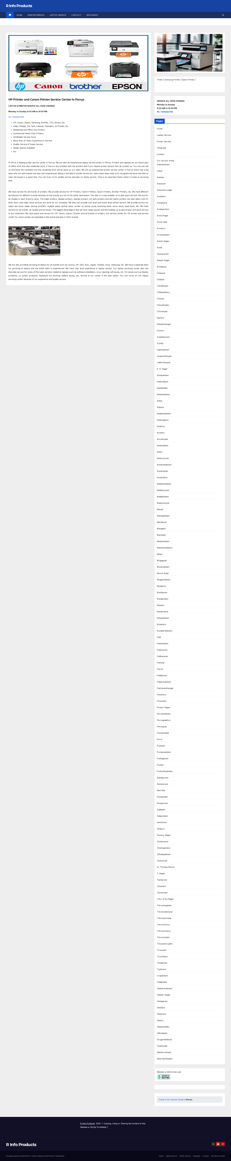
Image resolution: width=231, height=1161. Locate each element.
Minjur (160, 554)
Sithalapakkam (164, 854)
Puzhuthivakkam (165, 771)
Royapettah (162, 797)
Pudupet (161, 746)
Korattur (161, 433)
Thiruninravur (163, 924)
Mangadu (161, 528)
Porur (159, 739)
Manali (160, 509)
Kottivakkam (162, 445)
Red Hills (161, 790)
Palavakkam (162, 643)
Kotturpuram (163, 458)
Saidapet (161, 809)
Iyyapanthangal (164, 356)
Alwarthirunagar (164, 190)
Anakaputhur (163, 209)
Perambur (161, 694)
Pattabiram (162, 675)
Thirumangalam (164, 905)
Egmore (160, 318)
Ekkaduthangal (164, 324)
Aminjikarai (162, 203)
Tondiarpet (162, 963)
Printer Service (36, 15)
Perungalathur (163, 720)
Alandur (160, 177)
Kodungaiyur (163, 420)
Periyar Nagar (163, 707)
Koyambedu (162, 471)
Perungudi (162, 726)
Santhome (162, 822)
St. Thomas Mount (165, 867)
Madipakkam (163, 496)
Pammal (160, 662)
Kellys (159, 401)
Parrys (160, 669)
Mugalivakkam (163, 579)
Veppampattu (163, 1027)
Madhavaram (163, 490)
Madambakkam (164, 484)
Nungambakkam (164, 631)
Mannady (161, 535)
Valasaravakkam (164, 988)
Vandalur (161, 1007)
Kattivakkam (162, 381)
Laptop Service (58, 15)
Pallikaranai (162, 656)
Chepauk (161, 273)
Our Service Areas (165, 160)
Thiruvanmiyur (164, 931)
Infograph (92, 15)
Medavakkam (163, 541)
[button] (223, 15)
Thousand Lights (164, 944)
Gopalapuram (163, 337)
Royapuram (162, 803)
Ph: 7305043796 (16, 117)
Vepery (160, 1020)
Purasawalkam (164, 752)
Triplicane (161, 969)
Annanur (161, 228)
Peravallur (162, 701)
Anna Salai (162, 222)
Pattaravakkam (164, 682)
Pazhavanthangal (165, 688)
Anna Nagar (162, 215)
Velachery (161, 1014)
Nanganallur (162, 599)
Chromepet (162, 311)
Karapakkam (163, 375)
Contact (76, 15)
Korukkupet (162, 439)
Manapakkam (163, 516)
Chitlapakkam (163, 292)
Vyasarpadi (162, 1046)
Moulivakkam (163, 567)
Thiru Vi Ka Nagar (165, 899)
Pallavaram (162, 650)
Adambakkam (163, 164)
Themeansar (59, 1156)
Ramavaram (162, 784)
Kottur (160, 452)
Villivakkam (162, 1033)
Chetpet (160, 279)
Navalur (160, 605)
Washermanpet (164, 1052)
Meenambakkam (164, 548)
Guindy (160, 343)
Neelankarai (162, 611)
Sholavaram (162, 841)
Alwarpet (161, 183)
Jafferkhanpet (163, 362)
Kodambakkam (164, 413)
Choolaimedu (163, 305)
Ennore (160, 330)
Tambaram (162, 880)
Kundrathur (162, 477)
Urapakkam (162, 975)
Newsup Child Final (45, 1156)
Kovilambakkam (164, 464)
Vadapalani (162, 982)
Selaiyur (161, 829)
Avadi (159, 247)
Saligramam (162, 816)
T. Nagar (161, 873)
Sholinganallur (163, 848)
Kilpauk (160, 407)
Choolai (160, 298)
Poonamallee (163, 733)
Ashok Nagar (163, 241)
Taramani (161, 886)
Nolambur (161, 624)
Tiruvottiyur (162, 956)
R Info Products (19, 6)
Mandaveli (161, 522)
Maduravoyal (163, 503)
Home (19, 15)
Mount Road (162, 573)
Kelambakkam (163, 394)
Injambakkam (163, 350)
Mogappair (162, 560)
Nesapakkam (163, 618)
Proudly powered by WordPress (18, 1156)
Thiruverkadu (163, 937)
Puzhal (160, 765)
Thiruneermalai (164, 918)
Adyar (160, 171)
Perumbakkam (163, 714)
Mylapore (161, 586)
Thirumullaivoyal (164, 912)
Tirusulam (161, 950)
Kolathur (161, 426)
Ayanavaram (163, 254)
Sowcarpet (162, 860)
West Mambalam (164, 1058)
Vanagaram (162, 1001)
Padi (159, 637)
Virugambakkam (164, 1039)
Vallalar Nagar (163, 995)
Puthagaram (162, 758)
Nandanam (162, 592)
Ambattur (161, 196)
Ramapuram (162, 777)
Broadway (161, 266)
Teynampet (162, 892)
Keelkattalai (162, 388)
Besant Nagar (163, 260)
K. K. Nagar (162, 369)
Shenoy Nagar (163, 835)
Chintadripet (162, 286)
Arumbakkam (163, 235)
